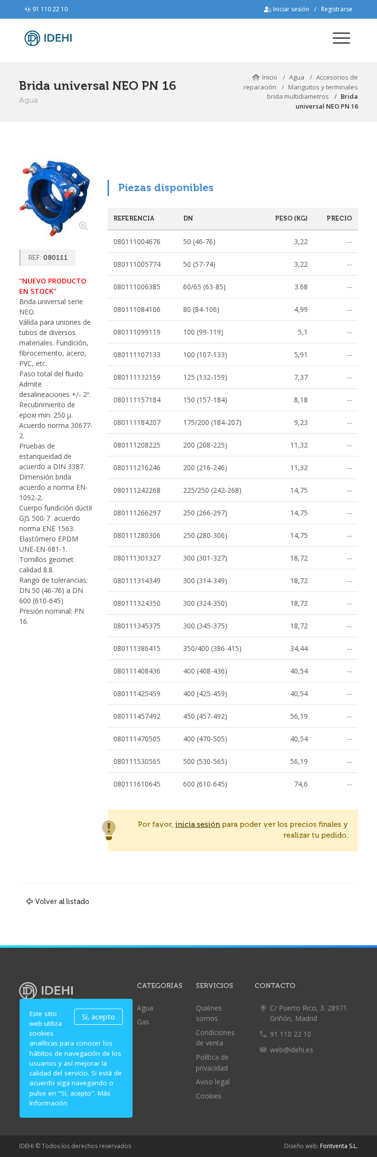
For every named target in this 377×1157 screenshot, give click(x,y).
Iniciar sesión (290, 9)
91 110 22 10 (50, 9)
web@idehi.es (291, 1049)
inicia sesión (197, 824)
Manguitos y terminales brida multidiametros (312, 92)
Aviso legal (213, 1081)
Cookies (208, 1096)
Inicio (269, 77)
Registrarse (336, 9)
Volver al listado (62, 901)
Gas (143, 1021)
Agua (296, 77)
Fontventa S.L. (339, 1146)
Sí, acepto (98, 1016)
